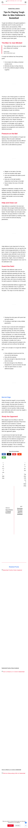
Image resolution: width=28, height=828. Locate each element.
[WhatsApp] (4, 457)
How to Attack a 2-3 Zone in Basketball (11, 769)
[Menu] (25, 2)
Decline (17, 825)
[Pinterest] (14, 454)
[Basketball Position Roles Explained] (14, 617)
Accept (10, 825)
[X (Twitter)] (9, 454)
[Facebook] (4, 454)
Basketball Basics (14, 8)
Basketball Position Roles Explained (10, 668)
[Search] (2, 2)
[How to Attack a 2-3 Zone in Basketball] (14, 719)
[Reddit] (19, 454)
